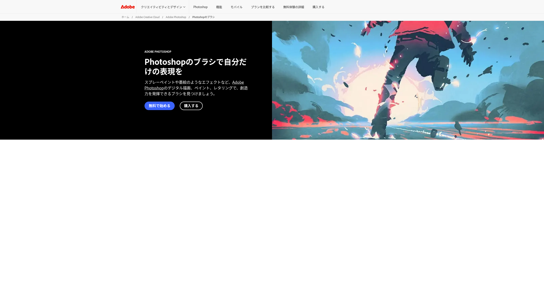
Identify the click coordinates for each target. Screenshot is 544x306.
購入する (318, 6)
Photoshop (200, 6)
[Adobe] (127, 6)
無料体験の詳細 (293, 6)
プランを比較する (263, 6)
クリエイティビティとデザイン (161, 6)
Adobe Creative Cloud (147, 17)
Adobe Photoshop (176, 17)
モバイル (236, 6)
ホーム (125, 17)
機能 (219, 6)
